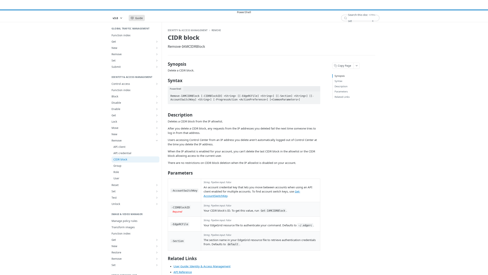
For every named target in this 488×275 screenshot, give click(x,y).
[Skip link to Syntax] (165, 80)
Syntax (338, 81)
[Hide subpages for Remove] (156, 140)
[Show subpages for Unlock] (156, 203)
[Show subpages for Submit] (156, 66)
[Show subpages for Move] (156, 127)
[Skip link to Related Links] (165, 258)
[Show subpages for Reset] (156, 185)
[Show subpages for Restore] (156, 252)
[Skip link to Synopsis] (165, 64)
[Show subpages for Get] (156, 41)
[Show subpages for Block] (156, 96)
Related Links (342, 97)
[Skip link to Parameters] (165, 173)
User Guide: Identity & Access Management (201, 266)
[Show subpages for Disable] (156, 102)
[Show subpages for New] (156, 47)
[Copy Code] (316, 95)
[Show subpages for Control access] (156, 83)
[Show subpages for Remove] (156, 54)
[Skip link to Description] (165, 115)
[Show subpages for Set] (156, 60)
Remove (216, 30)
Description (341, 86)
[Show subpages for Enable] (156, 109)
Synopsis (340, 76)
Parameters (341, 91)
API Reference (182, 272)
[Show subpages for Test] (156, 197)
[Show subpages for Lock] (156, 121)
